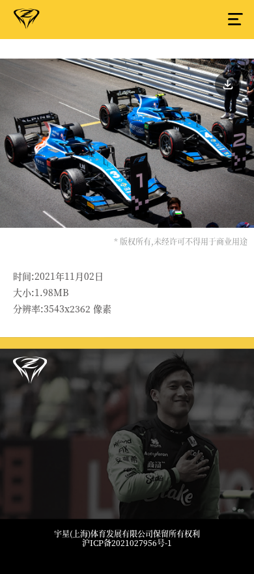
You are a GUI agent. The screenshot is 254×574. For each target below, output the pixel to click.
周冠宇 (26, 21)
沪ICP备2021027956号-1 (127, 542)
